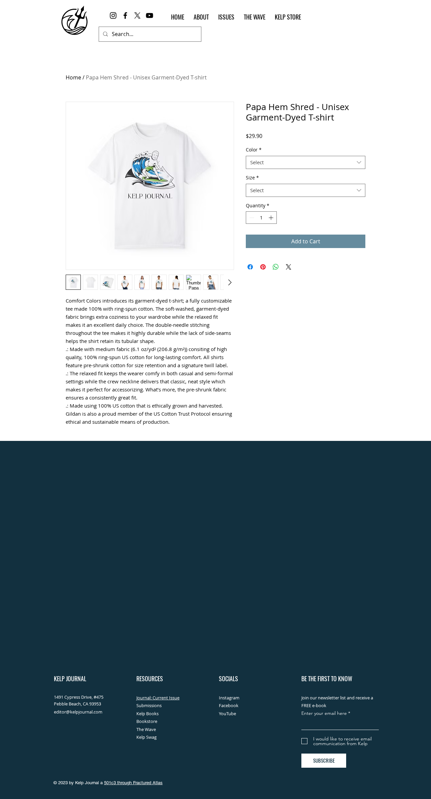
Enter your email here (324, 713)
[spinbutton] (261, 217)
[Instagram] (113, 15)
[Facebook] (125, 15)
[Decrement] (251, 217)
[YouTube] (149, 15)
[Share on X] (289, 267)
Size (252, 177)
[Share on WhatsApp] (276, 267)
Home (73, 77)
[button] (226, 17)
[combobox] (305, 162)
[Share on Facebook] (250, 267)
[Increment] (271, 217)
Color (254, 149)
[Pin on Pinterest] (263, 267)
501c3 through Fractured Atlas (133, 782)
